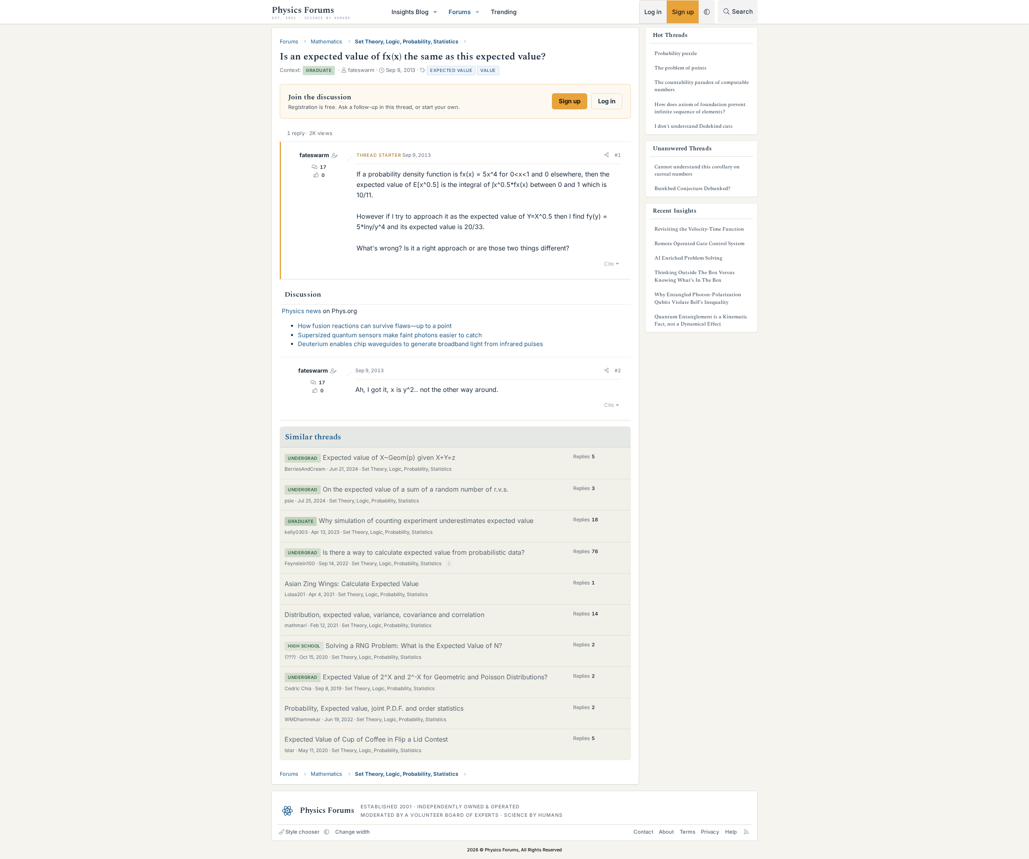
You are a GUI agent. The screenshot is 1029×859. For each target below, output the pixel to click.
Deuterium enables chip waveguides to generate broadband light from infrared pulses (420, 344)
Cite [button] (609, 263)
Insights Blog (410, 12)
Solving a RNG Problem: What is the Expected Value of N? (414, 646)
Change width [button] (352, 831)
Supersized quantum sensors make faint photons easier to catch (390, 335)
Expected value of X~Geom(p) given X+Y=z (389, 457)
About (666, 831)
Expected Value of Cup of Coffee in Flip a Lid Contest (366, 739)
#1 (618, 155)
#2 (618, 370)
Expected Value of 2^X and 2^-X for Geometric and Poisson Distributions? (435, 677)
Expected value (451, 70)
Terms (687, 831)
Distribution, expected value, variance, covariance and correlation (384, 615)
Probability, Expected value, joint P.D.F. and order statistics (374, 708)
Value (488, 70)
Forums (460, 12)
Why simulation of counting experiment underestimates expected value (426, 521)
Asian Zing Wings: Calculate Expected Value (351, 584)
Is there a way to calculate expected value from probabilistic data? (424, 552)
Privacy (710, 831)
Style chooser (302, 831)
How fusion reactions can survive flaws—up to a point (375, 326)
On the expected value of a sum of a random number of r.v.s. (415, 489)
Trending (504, 12)
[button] (435, 11)
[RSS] (746, 832)
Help (731, 831)
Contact (643, 831)
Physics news (301, 311)
